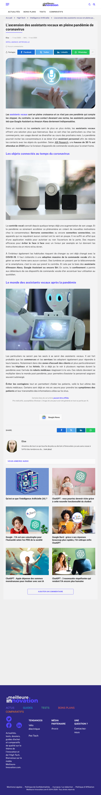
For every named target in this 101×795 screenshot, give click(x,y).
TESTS (45, 707)
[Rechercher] (93, 4)
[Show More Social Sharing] (92, 52)
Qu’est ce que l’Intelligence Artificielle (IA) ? (26, 498)
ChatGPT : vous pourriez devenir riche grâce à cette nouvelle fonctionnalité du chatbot (73, 500)
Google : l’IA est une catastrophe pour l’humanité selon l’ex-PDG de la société (24, 538)
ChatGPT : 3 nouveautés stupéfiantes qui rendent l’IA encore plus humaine (71, 580)
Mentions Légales (14, 787)
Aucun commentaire (15, 46)
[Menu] (7, 4)
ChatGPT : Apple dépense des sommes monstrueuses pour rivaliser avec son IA (25, 580)
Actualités (14, 12)
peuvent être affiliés (61, 398)
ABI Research (61, 142)
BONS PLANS (66, 707)
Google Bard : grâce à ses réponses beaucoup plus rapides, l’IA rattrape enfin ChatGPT (71, 540)
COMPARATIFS (15, 711)
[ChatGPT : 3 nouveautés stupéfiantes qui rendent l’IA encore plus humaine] (73, 561)
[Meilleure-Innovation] (50, 4)
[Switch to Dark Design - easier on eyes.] (89, 4)
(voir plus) (48, 449)
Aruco (54, 728)
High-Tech (21, 18)
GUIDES (28, 707)
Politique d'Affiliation (84, 787)
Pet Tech (33, 735)
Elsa (24, 441)
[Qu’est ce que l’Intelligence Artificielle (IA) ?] (27, 481)
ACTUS (10, 707)
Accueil (9, 18)
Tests (43, 12)
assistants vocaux (18, 114)
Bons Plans (30, 12)
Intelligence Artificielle (39, 18)
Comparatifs (56, 12)
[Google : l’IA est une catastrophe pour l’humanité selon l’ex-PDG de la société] (27, 520)
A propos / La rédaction (62, 787)
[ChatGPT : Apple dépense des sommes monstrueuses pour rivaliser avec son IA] (27, 561)
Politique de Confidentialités (37, 787)
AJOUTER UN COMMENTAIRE (50, 592)
